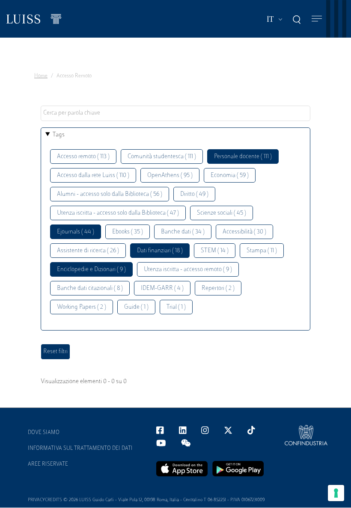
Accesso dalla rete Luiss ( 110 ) (93, 175)
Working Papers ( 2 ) (81, 307)
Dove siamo (43, 432)
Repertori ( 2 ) (218, 288)
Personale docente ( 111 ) (243, 157)
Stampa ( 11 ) (262, 251)
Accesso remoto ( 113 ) (83, 157)
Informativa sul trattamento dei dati (80, 448)
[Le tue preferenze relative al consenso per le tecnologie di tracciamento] (336, 493)
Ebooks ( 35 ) (127, 232)
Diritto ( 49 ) (194, 194)
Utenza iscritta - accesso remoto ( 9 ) (188, 269)
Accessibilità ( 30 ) (244, 232)
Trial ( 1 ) (176, 307)
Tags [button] (59, 135)
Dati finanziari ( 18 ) (160, 251)
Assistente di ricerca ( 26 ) (88, 251)
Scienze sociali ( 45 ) (221, 213)
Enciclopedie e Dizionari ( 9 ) (91, 269)
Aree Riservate (48, 464)
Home (41, 76)
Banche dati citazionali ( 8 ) (90, 288)
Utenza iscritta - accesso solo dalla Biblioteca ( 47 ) (118, 213)
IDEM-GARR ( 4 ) (162, 288)
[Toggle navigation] (317, 19)
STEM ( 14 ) (215, 251)
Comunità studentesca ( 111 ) (162, 157)
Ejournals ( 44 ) (75, 232)
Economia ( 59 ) (230, 175)
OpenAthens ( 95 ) (170, 175)
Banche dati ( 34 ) (183, 232)
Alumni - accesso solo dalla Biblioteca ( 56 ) (109, 194)
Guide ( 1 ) (136, 307)
